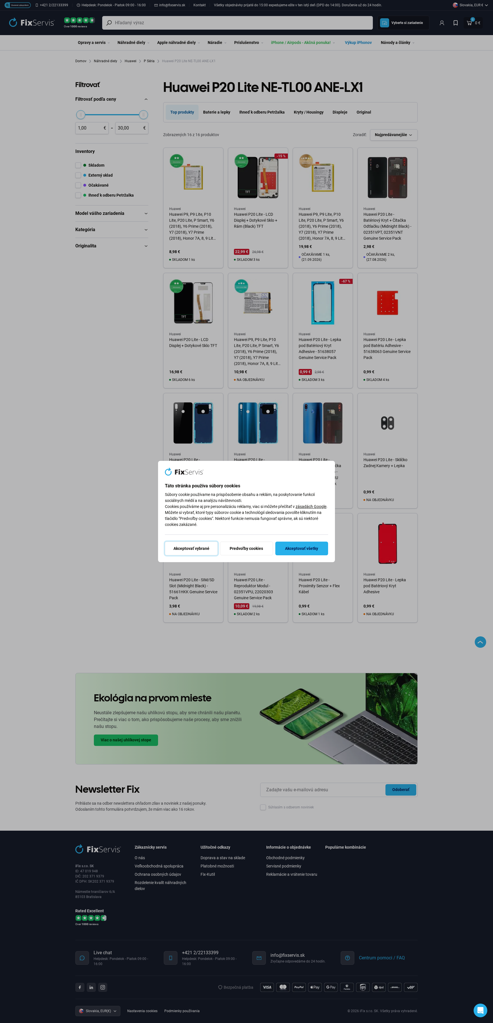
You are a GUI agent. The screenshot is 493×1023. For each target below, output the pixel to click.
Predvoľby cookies (246, 548)
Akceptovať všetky (301, 548)
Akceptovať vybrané (191, 548)
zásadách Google (311, 506)
